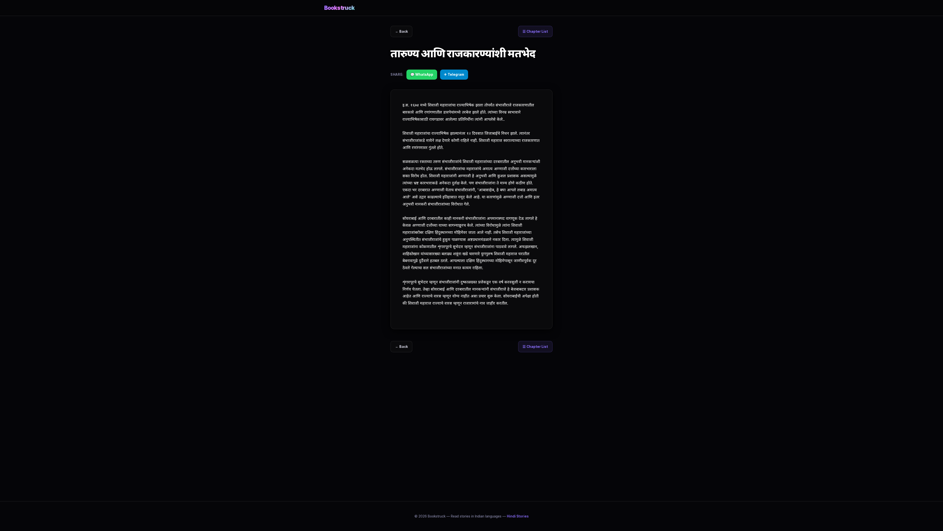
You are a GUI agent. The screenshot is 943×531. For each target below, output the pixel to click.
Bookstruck (339, 7)
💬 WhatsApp (421, 74)
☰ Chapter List (535, 31)
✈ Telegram (454, 74)
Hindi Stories (518, 516)
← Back (401, 31)
